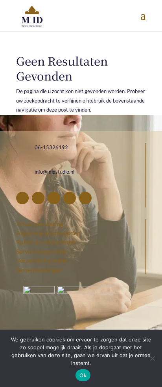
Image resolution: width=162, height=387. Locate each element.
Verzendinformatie (41, 260)
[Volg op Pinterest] (38, 198)
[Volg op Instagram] (54, 198)
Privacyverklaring (39, 223)
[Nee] (152, 358)
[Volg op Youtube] (85, 198)
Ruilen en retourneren (45, 242)
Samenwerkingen (39, 269)
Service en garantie (41, 251)
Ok (83, 375)
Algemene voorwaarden (48, 233)
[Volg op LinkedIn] (69, 198)
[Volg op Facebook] (22, 198)
